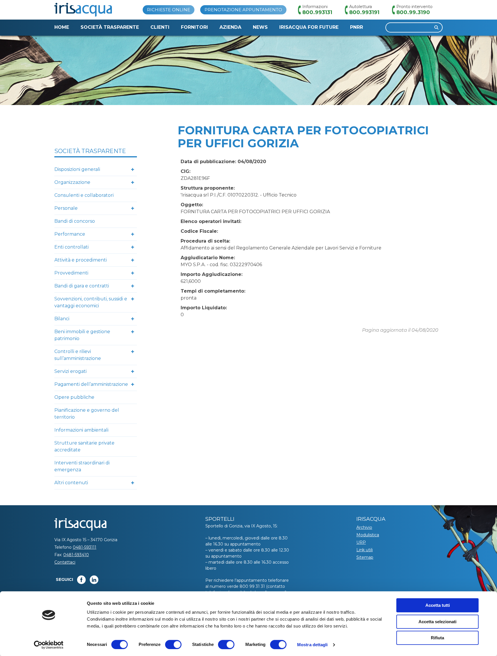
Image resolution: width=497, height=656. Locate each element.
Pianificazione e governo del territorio (86, 413)
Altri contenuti (71, 482)
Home (61, 27)
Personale (66, 208)
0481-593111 (84, 547)
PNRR (356, 27)
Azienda (230, 27)
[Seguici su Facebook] (81, 579)
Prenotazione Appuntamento (243, 9)
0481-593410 (76, 554)
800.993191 (364, 12)
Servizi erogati (70, 371)
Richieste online (168, 9)
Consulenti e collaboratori (84, 195)
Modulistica (367, 534)
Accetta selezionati (437, 621)
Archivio (364, 527)
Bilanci (61, 318)
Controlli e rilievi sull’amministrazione (77, 355)
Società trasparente (110, 27)
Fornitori (194, 27)
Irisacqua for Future (309, 27)
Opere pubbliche (74, 397)
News (260, 27)
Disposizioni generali (77, 169)
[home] (83, 10)
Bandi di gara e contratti (81, 286)
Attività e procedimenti (80, 260)
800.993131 (317, 12)
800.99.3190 (413, 12)
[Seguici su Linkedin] (94, 579)
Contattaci (64, 562)
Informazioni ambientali (81, 430)
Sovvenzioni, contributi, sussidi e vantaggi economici (90, 302)
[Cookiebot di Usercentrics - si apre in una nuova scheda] (49, 644)
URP (361, 542)
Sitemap (364, 557)
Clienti (159, 27)
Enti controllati (71, 247)
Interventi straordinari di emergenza (82, 466)
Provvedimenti (71, 273)
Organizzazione (72, 182)
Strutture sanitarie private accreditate (84, 446)
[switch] (173, 644)
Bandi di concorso (74, 221)
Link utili (364, 549)
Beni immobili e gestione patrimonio (82, 335)
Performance (69, 234)
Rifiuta (437, 637)
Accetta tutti (437, 605)
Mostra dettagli (312, 644)
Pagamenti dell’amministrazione (91, 384)
